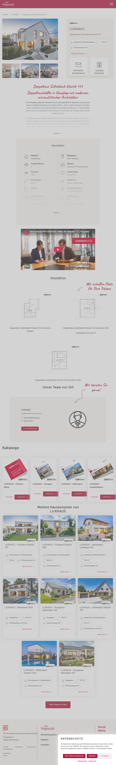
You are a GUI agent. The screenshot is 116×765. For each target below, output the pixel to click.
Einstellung (105, 756)
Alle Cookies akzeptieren (74, 756)
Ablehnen (92, 756)
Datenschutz (82, 761)
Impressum (92, 761)
